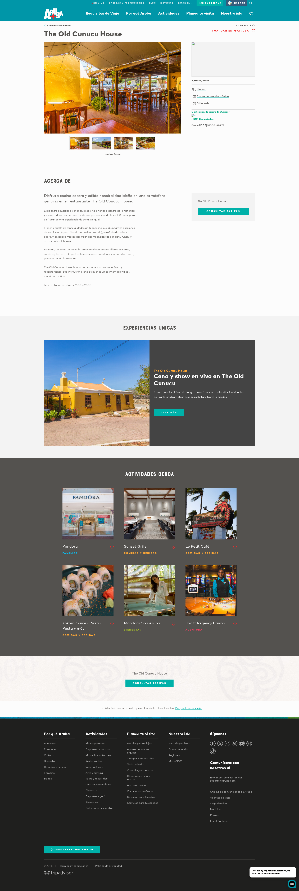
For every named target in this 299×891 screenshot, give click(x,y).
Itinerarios (91, 802)
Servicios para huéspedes (142, 802)
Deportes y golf (95, 796)
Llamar (201, 89)
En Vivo (98, 3)
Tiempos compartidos (140, 758)
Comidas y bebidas (55, 766)
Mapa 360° (175, 761)
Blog (152, 3)
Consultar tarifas (223, 211)
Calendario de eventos (99, 807)
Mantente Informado (74, 849)
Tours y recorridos (96, 778)
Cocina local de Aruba (58, 25)
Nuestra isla (231, 13)
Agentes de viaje (220, 797)
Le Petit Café (197, 546)
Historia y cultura (179, 743)
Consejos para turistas (141, 796)
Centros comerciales (98, 784)
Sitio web (203, 103)
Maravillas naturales (98, 755)
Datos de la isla (178, 749)
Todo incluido (135, 764)
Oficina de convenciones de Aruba (231, 791)
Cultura (48, 755)
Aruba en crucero (137, 785)
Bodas (48, 778)
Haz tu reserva (210, 3)
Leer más (169, 412)
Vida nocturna (94, 766)
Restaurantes (93, 761)
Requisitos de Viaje (102, 13)
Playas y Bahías (95, 743)
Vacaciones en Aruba (140, 790)
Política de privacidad (108, 865)
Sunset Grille (135, 546)
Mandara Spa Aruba (142, 623)
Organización (218, 803)
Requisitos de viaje (188, 708)
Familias (49, 772)
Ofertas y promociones (126, 3)
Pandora (70, 546)
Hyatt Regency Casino (205, 623)
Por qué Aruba (138, 13)
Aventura (50, 743)
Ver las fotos (113, 154)
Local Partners (219, 820)
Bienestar (50, 761)
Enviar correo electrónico (213, 95)
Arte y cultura (94, 772)
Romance (50, 749)
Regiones (174, 755)
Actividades (168, 13)
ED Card (239, 3)
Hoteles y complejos (139, 743)
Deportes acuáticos (97, 749)
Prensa (214, 815)
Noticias (167, 3)
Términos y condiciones (74, 865)
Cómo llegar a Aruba (140, 770)
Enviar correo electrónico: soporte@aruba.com (226, 779)
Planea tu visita (200, 13)
